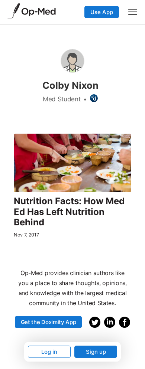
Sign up (96, 351)
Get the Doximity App (48, 322)
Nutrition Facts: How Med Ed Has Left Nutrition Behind (69, 212)
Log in (49, 351)
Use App (101, 12)
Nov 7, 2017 (26, 235)
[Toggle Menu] (133, 11)
